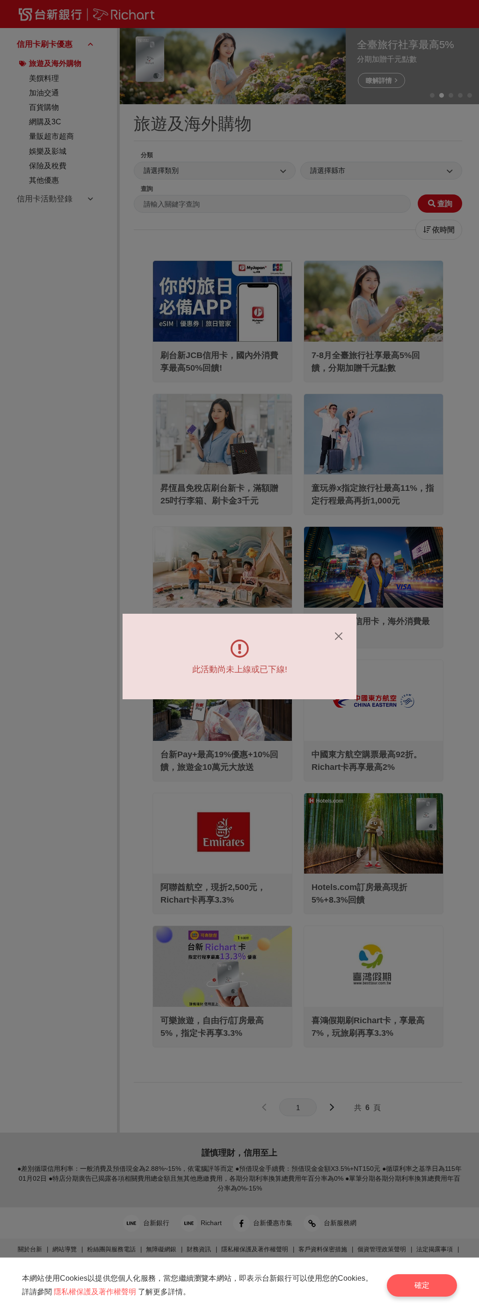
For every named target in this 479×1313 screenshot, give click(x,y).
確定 (421, 1285)
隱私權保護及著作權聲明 (95, 1292)
